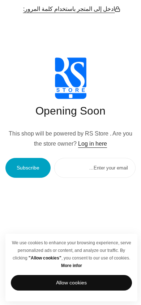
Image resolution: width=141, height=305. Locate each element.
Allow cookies (71, 282)
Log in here (92, 144)
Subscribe (28, 168)
